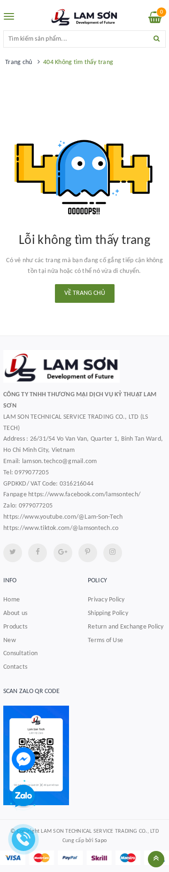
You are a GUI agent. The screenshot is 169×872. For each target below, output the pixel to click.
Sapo (101, 840)
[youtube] (87, 552)
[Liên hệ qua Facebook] (23, 758)
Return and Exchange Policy (126, 626)
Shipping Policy (108, 613)
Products (15, 626)
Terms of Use (105, 640)
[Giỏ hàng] (155, 19)
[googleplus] (63, 552)
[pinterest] (112, 552)
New (9, 640)
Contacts (15, 667)
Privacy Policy (106, 599)
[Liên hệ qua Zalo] (23, 796)
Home (11, 599)
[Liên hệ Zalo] (84, 755)
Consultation (20, 653)
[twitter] (12, 552)
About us (15, 613)
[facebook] (37, 552)
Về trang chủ (84, 293)
